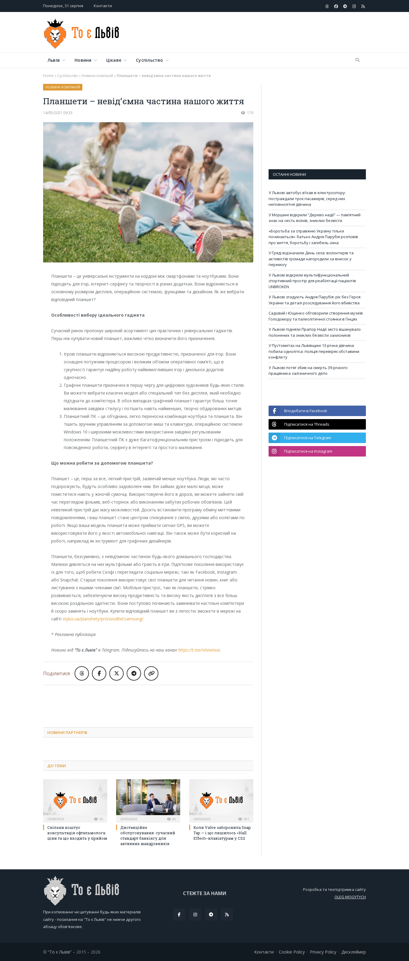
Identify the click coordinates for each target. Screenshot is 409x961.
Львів (54, 60)
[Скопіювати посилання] (151, 673)
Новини (83, 60)
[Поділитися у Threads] (82, 673)
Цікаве (113, 60)
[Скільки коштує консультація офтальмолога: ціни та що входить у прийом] (75, 800)
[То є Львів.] (82, 32)
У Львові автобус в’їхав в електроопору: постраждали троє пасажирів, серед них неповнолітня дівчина (307, 198)
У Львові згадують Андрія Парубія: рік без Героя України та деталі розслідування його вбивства (314, 300)
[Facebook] (179, 914)
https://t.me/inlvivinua (199, 650)
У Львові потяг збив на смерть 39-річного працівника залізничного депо (308, 370)
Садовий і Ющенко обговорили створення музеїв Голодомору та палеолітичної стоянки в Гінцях (316, 316)
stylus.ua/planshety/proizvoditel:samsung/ (103, 619)
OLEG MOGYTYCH (350, 897)
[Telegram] (211, 914)
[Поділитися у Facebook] (99, 673)
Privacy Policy (323, 952)
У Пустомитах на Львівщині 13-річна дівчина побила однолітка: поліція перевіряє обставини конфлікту (314, 351)
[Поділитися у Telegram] (134, 673)
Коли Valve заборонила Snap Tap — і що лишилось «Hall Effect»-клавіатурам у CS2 (222, 833)
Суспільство (149, 60)
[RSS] (227, 914)
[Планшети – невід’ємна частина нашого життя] (148, 193)
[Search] (357, 60)
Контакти (103, 5)
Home (48, 75)
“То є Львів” (60, 952)
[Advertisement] (257, 32)
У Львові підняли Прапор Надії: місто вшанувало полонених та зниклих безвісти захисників (315, 332)
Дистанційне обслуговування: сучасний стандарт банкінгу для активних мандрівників (147, 836)
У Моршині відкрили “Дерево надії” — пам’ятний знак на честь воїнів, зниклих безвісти (314, 217)
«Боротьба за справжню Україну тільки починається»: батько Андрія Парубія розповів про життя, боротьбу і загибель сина (313, 236)
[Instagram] (195, 914)
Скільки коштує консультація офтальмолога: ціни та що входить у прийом (77, 833)
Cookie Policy (292, 952)
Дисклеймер (353, 952)
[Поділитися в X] (116, 673)
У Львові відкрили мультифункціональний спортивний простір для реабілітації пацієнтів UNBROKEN (312, 280)
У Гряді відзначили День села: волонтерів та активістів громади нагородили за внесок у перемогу (311, 258)
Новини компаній (97, 75)
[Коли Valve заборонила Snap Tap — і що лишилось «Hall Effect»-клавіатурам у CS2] (221, 800)
